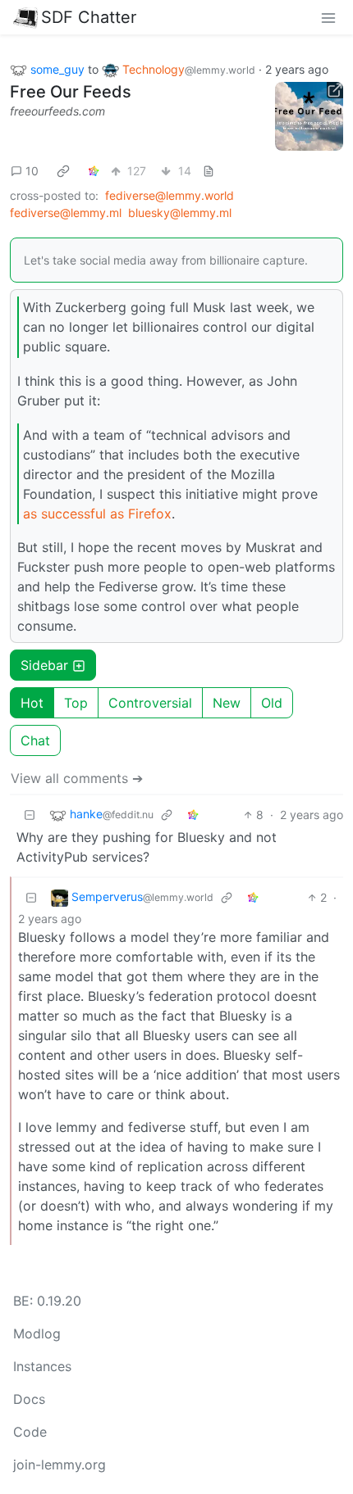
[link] (63, 171)
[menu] (328, 17)
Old (271, 703)
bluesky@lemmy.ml (180, 213)
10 (32, 171)
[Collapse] (29, 814)
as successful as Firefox (97, 513)
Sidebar (44, 665)
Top (76, 703)
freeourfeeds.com (57, 111)
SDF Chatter (88, 17)
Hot (32, 703)
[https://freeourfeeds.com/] (309, 116)
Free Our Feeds (70, 92)
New (227, 703)
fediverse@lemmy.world (169, 195)
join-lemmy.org (59, 1464)
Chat (35, 740)
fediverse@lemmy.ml (65, 213)
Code (30, 1432)
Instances (42, 1366)
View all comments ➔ (77, 778)
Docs (29, 1399)
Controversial (150, 703)
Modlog (37, 1333)
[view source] (208, 170)
